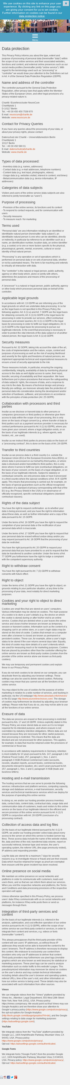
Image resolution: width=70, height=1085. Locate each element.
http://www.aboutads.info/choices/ (50, 695)
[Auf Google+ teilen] (15, 1078)
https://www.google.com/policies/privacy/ (22, 1041)
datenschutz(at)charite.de (22, 149)
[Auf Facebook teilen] (8, 1078)
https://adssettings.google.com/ (18, 1021)
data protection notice (32, 15)
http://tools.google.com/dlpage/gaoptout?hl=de (26, 1015)
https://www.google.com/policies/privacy (47, 1009)
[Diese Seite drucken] (1, 1078)
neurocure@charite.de (21, 114)
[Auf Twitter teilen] (12, 1078)
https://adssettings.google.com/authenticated (32, 1043)
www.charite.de (19, 152)
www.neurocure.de (20, 117)
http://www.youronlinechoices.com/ (35, 698)
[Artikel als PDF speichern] (5, 1078)
